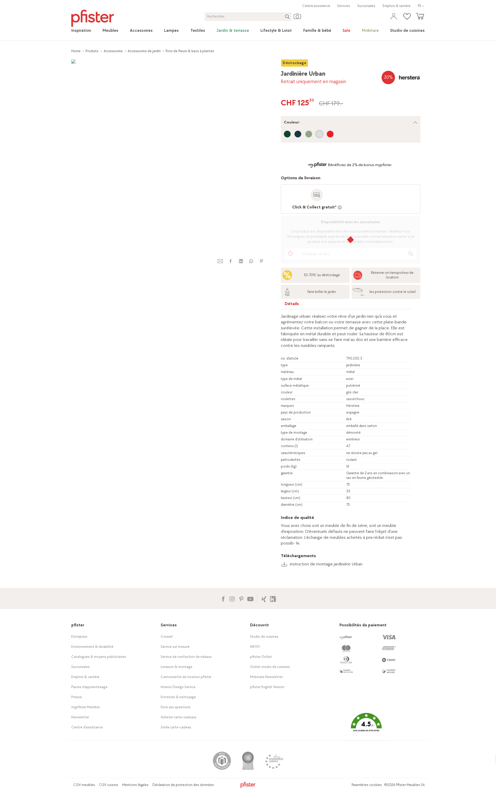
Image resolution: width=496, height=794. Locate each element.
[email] (220, 261)
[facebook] (230, 261)
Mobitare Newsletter (266, 677)
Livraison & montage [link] (176, 667)
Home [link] (76, 51)
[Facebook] (223, 598)
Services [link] (343, 6)
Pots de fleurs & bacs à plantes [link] (190, 51)
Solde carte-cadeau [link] (176, 727)
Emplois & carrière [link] (396, 6)
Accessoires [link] (113, 51)
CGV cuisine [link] (108, 785)
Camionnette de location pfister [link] (186, 677)
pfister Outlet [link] (261, 657)
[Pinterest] (241, 598)
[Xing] (263, 598)
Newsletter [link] (80, 717)
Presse (76, 697)
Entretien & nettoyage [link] (178, 697)
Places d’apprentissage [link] (89, 687)
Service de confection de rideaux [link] (186, 657)
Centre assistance (316, 6)
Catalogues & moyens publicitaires (98, 657)
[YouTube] (250, 598)
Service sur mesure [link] (175, 646)
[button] (366, 726)
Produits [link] (92, 51)
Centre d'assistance (87, 727)
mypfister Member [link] (85, 707)
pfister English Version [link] (267, 687)
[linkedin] (241, 261)
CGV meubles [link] (84, 785)
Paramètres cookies (367, 785)
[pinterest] (261, 261)
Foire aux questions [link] (175, 707)
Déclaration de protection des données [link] (183, 785)
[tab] (292, 305)
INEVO (255, 646)
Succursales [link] (366, 6)
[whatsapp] (251, 261)
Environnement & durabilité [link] (92, 646)
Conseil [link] (167, 636)
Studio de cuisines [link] (264, 636)
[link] (81, 30)
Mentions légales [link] (135, 785)
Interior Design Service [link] (178, 687)
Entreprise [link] (79, 636)
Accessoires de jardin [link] (144, 51)
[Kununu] (272, 598)
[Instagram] (232, 598)
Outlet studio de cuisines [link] (270, 667)
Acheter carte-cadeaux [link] (178, 717)
